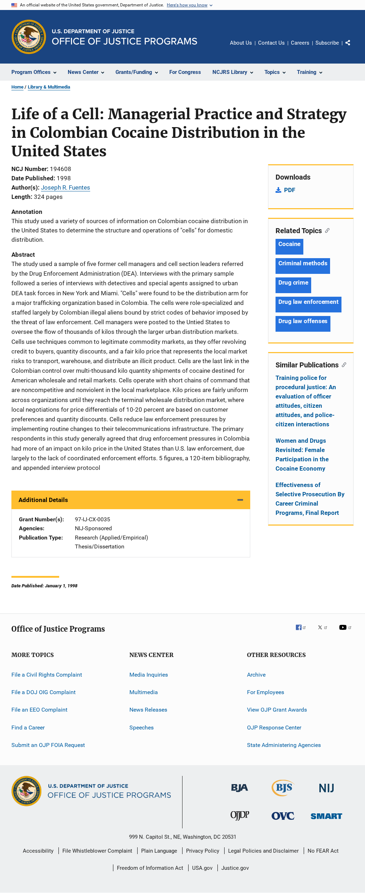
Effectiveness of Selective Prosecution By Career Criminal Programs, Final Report (310, 498)
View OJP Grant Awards (277, 709)
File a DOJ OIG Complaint (43, 692)
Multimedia (143, 692)
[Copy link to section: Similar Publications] (342, 364)
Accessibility (38, 851)
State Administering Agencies (284, 745)
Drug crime (293, 282)
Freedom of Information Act (150, 868)
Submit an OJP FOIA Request (48, 745)
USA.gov (202, 868)
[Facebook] (304, 632)
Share (353, 48)
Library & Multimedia (49, 87)
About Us (241, 43)
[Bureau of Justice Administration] (239, 793)
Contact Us (271, 43)
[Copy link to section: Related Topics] (325, 230)
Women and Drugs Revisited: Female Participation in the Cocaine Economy (302, 454)
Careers (300, 43)
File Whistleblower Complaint (97, 851)
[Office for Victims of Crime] (283, 821)
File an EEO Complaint (39, 709)
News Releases (148, 709)
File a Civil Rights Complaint (46, 674)
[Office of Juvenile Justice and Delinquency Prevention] (240, 822)
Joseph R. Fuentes (65, 187)
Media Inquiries (148, 674)
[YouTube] (346, 632)
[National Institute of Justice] (326, 793)
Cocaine (289, 243)
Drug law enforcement (308, 301)
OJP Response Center (274, 727)
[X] (325, 632)
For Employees (265, 692)
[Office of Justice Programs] (28, 36)
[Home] (124, 37)
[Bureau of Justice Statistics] (283, 797)
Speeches (141, 727)
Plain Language (159, 851)
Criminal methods (302, 263)
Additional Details (43, 499)
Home (17, 87)
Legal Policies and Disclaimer (263, 851)
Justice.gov (235, 868)
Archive (256, 674)
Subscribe (327, 43)
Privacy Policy (202, 851)
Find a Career (28, 727)
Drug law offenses (303, 321)
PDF (289, 190)
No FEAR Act (323, 851)
